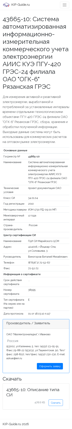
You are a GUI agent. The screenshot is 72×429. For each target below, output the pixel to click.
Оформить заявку (50, 366)
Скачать (56, 402)
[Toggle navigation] (64, 5)
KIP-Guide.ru (20, 4)
